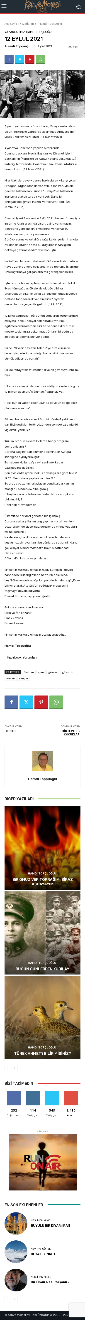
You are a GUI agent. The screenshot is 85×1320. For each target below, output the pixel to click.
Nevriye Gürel (41, 1249)
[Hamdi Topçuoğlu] (42, 761)
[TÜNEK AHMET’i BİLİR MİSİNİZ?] (42, 1017)
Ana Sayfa (11, 24)
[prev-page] (7, 1068)
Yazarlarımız (28, 24)
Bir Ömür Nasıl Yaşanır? (50, 1282)
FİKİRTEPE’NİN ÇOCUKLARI (70, 732)
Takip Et (33, 1092)
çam (41, 672)
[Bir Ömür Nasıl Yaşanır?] (16, 1280)
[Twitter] (19, 59)
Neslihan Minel (41, 1220)
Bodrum (29, 672)
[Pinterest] (29, 59)
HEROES (11, 731)
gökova (53, 672)
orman (10, 678)
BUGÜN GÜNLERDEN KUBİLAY (42, 969)
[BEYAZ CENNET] (16, 1251)
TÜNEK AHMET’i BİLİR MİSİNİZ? (42, 1053)
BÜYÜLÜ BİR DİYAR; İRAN (50, 1226)
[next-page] (14, 1068)
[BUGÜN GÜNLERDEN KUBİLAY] (42, 933)
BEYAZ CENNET (43, 1254)
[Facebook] (9, 59)
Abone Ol (71, 1092)
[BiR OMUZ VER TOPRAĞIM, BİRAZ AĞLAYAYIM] (42, 848)
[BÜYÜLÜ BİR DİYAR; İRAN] (16, 1223)
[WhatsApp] (40, 59)
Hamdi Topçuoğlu (50, 24)
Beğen (14, 1092)
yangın (23, 678)
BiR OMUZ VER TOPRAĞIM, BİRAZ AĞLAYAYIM (42, 881)
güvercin (67, 672)
